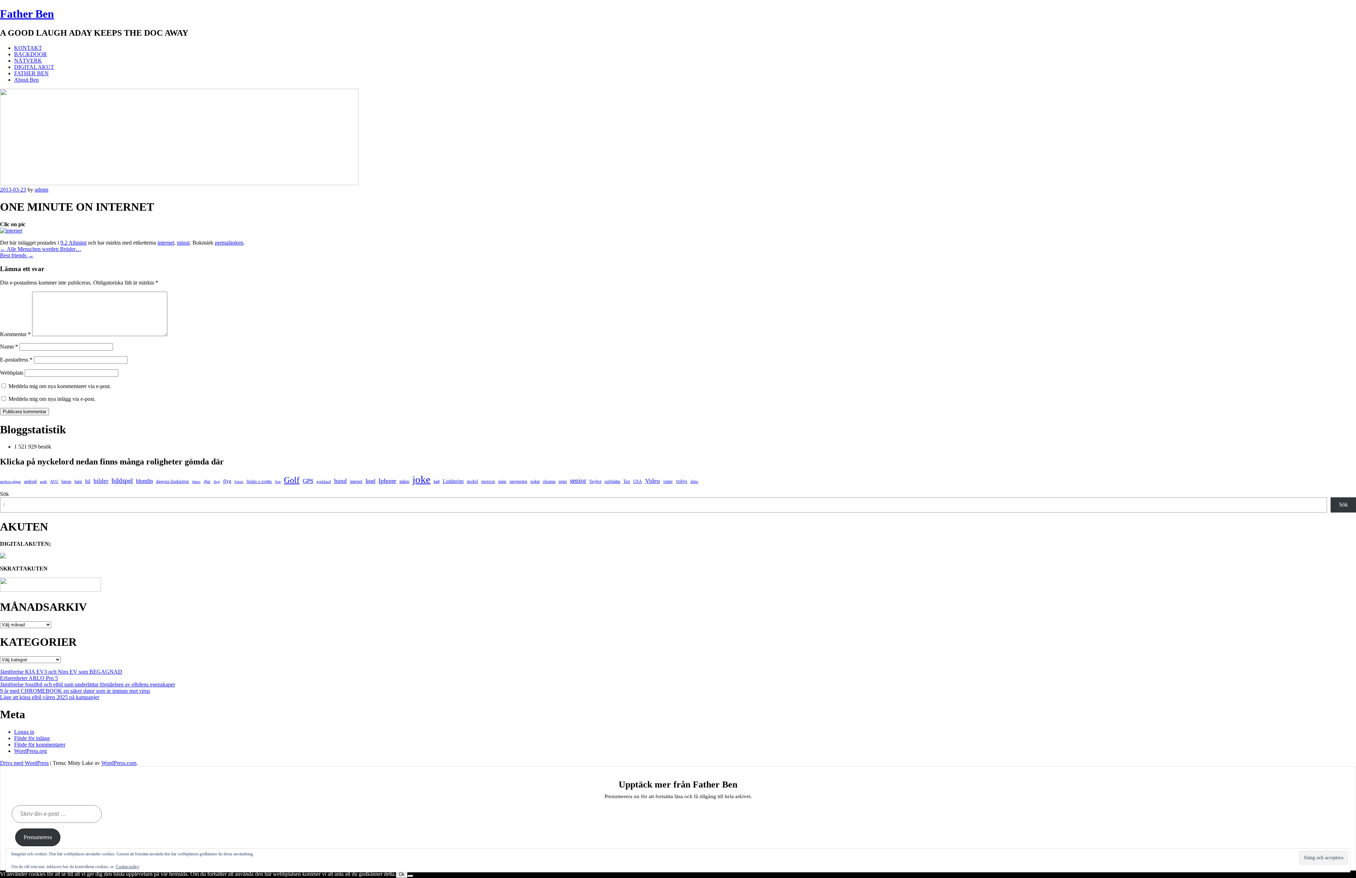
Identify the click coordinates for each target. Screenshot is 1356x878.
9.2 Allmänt (73, 243)
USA (637, 481)
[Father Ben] (179, 183)
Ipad (370, 481)
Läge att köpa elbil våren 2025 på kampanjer (49, 697)
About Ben (26, 80)
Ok (402, 874)
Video (652, 480)
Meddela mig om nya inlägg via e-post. (51, 399)
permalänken (229, 243)
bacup (66, 481)
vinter (668, 481)
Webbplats (11, 373)
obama (549, 481)
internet (165, 243)
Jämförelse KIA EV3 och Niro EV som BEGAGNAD (61, 672)
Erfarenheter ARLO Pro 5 (29, 678)
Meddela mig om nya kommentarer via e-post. (59, 386)
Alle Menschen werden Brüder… (40, 249)
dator (196, 482)
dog (217, 482)
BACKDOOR (30, 54)
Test (626, 481)
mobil (472, 481)
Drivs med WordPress (24, 763)
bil (87, 481)
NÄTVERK (28, 61)
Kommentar (15, 334)
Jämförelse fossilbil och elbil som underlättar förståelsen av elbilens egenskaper (87, 684)
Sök (4, 494)
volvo (681, 481)
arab (43, 482)
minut (183, 243)
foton (238, 482)
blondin (144, 481)
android (30, 481)
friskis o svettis (259, 481)
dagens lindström (172, 481)
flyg (227, 481)
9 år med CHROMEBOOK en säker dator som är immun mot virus (75, 691)
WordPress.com (118, 763)
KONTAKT (28, 48)
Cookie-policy (127, 866)
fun (278, 482)
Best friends (17, 255)
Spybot (595, 481)
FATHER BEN (31, 73)
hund (340, 480)
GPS (308, 481)
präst (563, 481)
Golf (291, 480)
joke (421, 479)
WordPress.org (30, 751)
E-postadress (16, 360)
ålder (694, 482)
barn (78, 481)
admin (41, 190)
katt (437, 481)
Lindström (453, 481)
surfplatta (612, 481)
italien (404, 481)
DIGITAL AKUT (34, 67)
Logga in (24, 732)
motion (488, 481)
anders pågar (10, 482)
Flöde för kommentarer (39, 745)
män (502, 481)
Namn (9, 347)
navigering (518, 481)
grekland (323, 482)
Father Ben (27, 13)
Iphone (387, 480)
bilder (101, 480)
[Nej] (410, 876)
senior (578, 480)
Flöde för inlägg (32, 738)
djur (207, 481)
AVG (54, 482)
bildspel (122, 480)
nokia (535, 481)
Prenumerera (38, 837)
